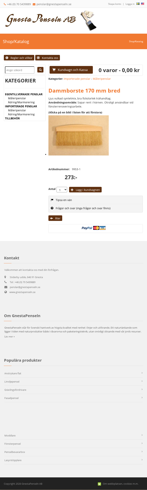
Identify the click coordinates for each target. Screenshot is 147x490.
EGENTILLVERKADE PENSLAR (23, 94)
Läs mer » (9, 336)
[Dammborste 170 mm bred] (78, 135)
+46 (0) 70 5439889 (19, 4)
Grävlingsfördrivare (15, 390)
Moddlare (10, 435)
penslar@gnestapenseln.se (54, 4)
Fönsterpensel (12, 443)
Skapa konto (114, 4)
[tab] (96, 200)
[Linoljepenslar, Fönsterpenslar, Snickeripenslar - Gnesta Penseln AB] (50, 20)
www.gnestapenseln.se (22, 292)
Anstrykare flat (12, 373)
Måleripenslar (17, 98)
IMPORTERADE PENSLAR (21, 106)
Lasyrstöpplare (12, 460)
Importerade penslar (77, 79)
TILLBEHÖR (12, 118)
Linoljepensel (11, 381)
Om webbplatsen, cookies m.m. (120, 483)
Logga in (130, 4)
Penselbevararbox (14, 452)
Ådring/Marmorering (21, 102)
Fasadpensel (11, 398)
